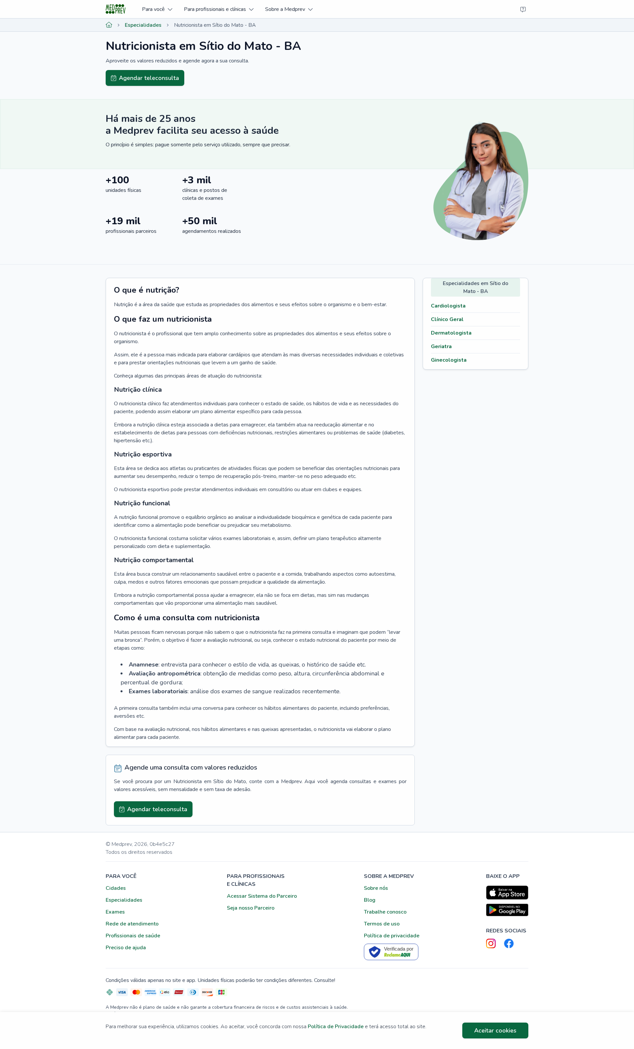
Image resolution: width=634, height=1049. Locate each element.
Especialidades (143, 25)
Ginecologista (449, 360)
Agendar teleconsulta (149, 78)
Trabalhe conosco (385, 912)
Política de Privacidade (336, 1026)
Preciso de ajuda (126, 947)
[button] (157, 9)
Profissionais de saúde (133, 935)
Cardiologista (448, 305)
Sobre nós (376, 888)
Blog (369, 900)
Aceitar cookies (495, 1030)
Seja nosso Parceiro (250, 908)
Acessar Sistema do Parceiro (262, 896)
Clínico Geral (447, 319)
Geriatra (441, 346)
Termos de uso (382, 923)
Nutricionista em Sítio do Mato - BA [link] (215, 25)
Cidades (116, 888)
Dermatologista (451, 333)
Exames (115, 912)
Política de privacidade (391, 935)
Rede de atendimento (132, 923)
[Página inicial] (109, 25)
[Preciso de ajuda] (523, 9)
